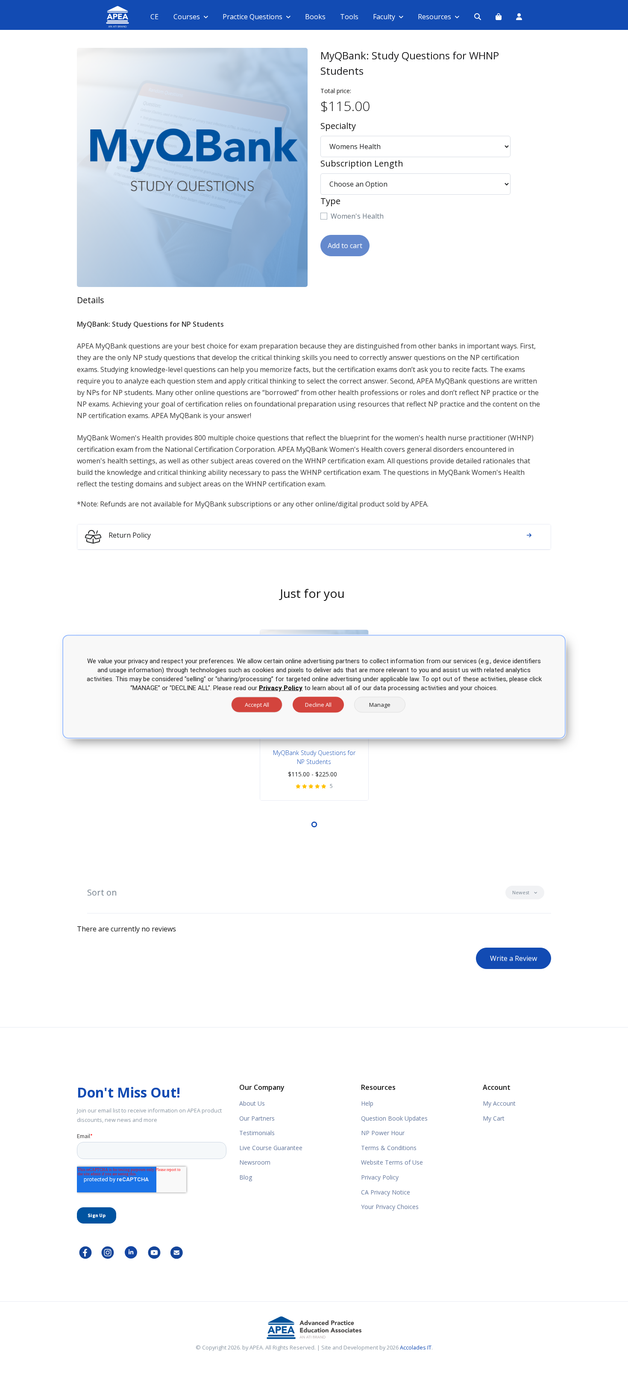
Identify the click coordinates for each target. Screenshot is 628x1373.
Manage (379, 704)
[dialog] (314, 686)
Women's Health (357, 216)
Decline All (318, 704)
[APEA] (107, 17)
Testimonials (257, 1133)
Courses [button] (186, 16)
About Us (252, 1103)
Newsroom (254, 1162)
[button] (524, 893)
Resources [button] (434, 16)
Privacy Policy (380, 1177)
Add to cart (345, 245)
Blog (245, 1177)
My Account (499, 1103)
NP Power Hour (383, 1133)
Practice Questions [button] (252, 16)
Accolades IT (415, 1347)
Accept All (257, 704)
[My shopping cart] (499, 17)
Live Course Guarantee (270, 1148)
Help (367, 1103)
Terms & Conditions (389, 1148)
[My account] (519, 16)
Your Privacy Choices (390, 1207)
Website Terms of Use (392, 1162)
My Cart (494, 1118)
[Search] (477, 17)
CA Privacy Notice (385, 1192)
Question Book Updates (394, 1118)
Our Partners (257, 1118)
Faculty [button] (384, 16)
